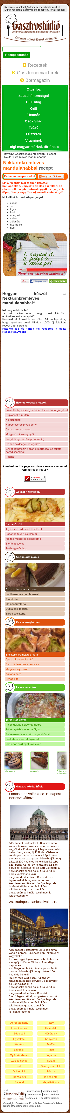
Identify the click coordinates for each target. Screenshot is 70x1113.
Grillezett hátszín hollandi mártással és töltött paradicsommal (33, 450)
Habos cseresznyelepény (21, 424)
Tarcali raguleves (16, 719)
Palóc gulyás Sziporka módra (23, 724)
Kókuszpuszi (13, 419)
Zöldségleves (19, 1060)
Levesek (19, 1049)
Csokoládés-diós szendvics (22, 664)
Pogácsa (51, 1055)
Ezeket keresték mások (31, 402)
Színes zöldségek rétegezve (23, 443)
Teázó (33, 128)
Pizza (51, 1049)
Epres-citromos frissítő (19, 659)
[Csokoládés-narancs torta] (35, 575)
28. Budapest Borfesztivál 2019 (33, 902)
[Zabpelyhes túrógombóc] (60, 760)
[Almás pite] (33, 760)
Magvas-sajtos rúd (17, 669)
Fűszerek (33, 134)
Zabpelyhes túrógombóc (56, 772)
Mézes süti (19, 1076)
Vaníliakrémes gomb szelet (22, 594)
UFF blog (33, 102)
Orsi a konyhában (28, 622)
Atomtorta (12, 599)
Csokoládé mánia (27, 556)
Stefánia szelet (15, 543)
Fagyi (50, 1022)
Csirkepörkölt (14, 524)
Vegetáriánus (51, 1082)
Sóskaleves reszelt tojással (22, 739)
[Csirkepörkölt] (35, 510)
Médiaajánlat (50, 1091)
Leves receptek (26, 687)
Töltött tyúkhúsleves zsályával (24, 729)
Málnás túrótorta (16, 603)
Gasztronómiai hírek (37, 72)
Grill (33, 108)
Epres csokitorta (15, 613)
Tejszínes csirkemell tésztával (24, 529)
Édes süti (19, 1033)
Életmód (33, 115)
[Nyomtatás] (58, 282)
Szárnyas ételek (51, 1066)
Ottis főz (34, 89)
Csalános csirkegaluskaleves (23, 743)
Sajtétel (19, 1082)
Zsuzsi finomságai (33, 96)
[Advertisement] (35, 360)
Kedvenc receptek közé (19, 176)
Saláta (51, 1060)
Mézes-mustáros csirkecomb (23, 538)
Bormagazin (37, 80)
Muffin (51, 1044)
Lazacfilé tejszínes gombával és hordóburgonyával (37, 410)
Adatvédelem (34, 1094)
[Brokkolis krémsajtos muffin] (35, 640)
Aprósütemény (19, 1022)
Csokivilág (33, 121)
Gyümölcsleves (19, 1055)
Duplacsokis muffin (17, 414)
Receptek (36, 65)
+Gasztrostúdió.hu (49, 1098)
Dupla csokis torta (17, 608)
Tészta (51, 1071)
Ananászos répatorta (18, 429)
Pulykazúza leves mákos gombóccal (28, 734)
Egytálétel (19, 1038)
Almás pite (12, 678)
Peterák (10, 456)
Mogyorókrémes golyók (20, 434)
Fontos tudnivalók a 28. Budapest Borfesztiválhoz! (35, 796)
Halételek (51, 1028)
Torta (19, 1066)
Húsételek (51, 1033)
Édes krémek (19, 1028)
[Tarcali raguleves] (35, 705)
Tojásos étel (51, 1076)
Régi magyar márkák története (34, 147)
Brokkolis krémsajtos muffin (22, 654)
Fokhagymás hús (16, 548)
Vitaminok (33, 140)
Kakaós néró (13, 673)
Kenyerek (51, 1038)
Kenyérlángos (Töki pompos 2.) (25, 439)
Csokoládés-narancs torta (21, 589)
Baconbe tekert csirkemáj (21, 533)
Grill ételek (19, 1071)
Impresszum (33, 1091)
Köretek (19, 1044)
